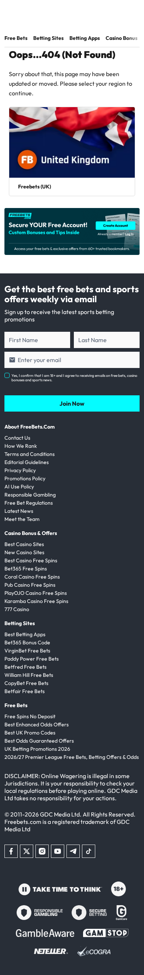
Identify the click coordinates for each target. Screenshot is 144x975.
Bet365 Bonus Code (27, 642)
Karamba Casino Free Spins (36, 601)
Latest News (18, 511)
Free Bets (15, 38)
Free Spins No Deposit (29, 716)
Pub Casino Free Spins (29, 585)
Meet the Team (22, 519)
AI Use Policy (19, 486)
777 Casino (16, 609)
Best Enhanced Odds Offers (36, 724)
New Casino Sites (24, 552)
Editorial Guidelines (26, 462)
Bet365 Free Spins (25, 568)
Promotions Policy (24, 478)
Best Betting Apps (24, 634)
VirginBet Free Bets (27, 650)
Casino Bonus (121, 38)
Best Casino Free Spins (30, 560)
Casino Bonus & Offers (30, 533)
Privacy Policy (20, 470)
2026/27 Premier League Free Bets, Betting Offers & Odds (71, 757)
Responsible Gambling (30, 494)
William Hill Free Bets (28, 675)
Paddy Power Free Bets (31, 658)
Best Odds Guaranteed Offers (39, 740)
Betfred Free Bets (25, 667)
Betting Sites (48, 38)
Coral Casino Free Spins (32, 576)
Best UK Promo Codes (29, 732)
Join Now (72, 403)
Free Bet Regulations (28, 503)
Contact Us (17, 437)
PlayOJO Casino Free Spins (35, 593)
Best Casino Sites (24, 544)
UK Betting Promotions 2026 (37, 749)
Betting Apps (84, 38)
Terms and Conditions (29, 454)
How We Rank (20, 446)
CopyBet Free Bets (26, 683)
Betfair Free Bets (24, 691)
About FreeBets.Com (29, 426)
